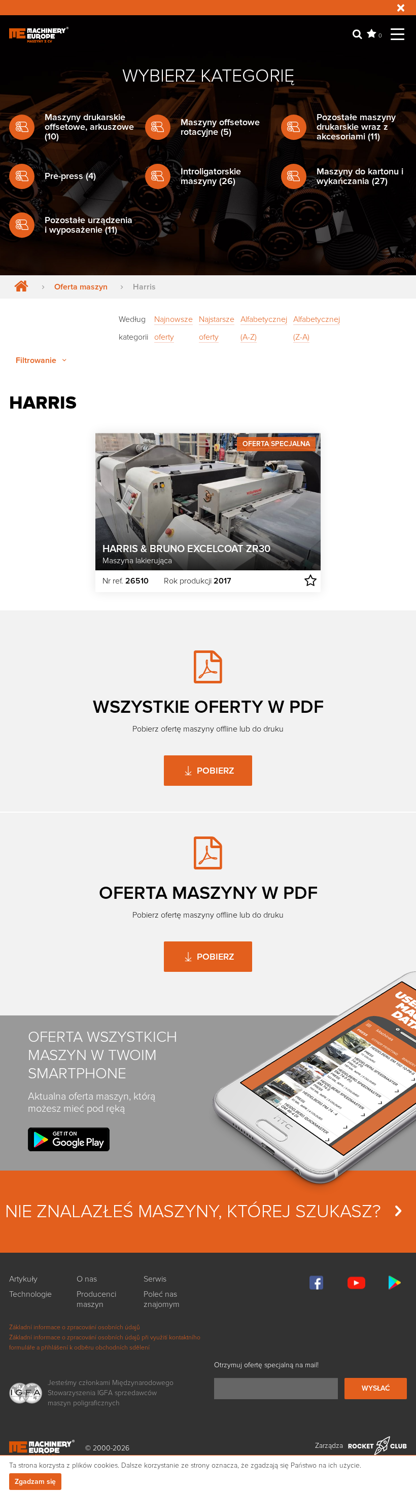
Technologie (30, 1294)
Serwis (155, 1279)
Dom (19, 287)
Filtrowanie (37, 360)
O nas (87, 1279)
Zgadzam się (35, 1481)
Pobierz (214, 770)
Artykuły (23, 1279)
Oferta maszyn (81, 287)
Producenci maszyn (96, 1299)
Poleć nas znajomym (162, 1299)
